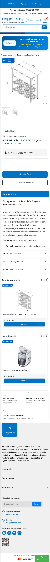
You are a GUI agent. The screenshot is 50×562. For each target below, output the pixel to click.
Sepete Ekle (25, 174)
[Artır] (32, 165)
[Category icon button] (22, 20)
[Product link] (24, 299)
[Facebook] (4, 533)
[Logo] (11, 20)
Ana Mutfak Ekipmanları (20, 55)
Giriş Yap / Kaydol (33, 20)
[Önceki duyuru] (2, 4)
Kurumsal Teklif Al (25, 182)
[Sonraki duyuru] (48, 4)
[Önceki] (45, 96)
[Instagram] (9, 533)
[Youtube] (14, 533)
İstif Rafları (35, 55)
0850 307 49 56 (12, 514)
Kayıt (37, 504)
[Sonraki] (45, 102)
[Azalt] (17, 165)
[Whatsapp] (19, 533)
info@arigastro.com (13, 523)
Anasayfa (5, 55)
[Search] (44, 27)
